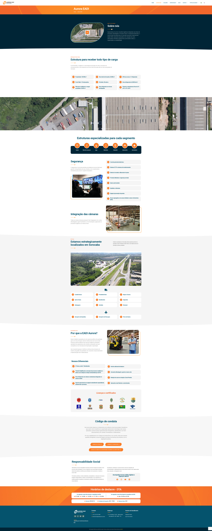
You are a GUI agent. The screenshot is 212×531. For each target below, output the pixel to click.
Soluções (165, 2)
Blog (179, 2)
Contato (184, 2)
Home (153, 2)
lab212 (121, 529)
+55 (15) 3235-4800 (96, 514)
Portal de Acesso (193, 2)
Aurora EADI (158, 2)
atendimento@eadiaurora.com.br (99, 516)
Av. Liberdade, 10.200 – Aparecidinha (116, 514)
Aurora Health (173, 2)
